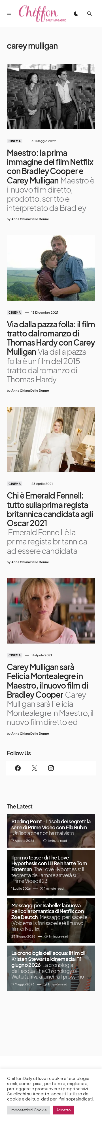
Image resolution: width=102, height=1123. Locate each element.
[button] (9, 13)
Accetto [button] (63, 1110)
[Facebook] (18, 768)
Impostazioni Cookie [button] (28, 1110)
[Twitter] (34, 768)
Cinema (14, 141)
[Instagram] (51, 768)
